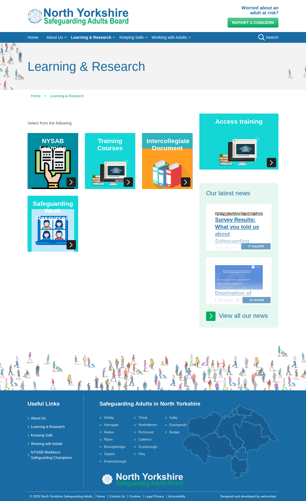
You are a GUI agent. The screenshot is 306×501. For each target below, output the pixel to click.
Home (33, 37)
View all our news (243, 315)
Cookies (135, 496)
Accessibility (176, 496)
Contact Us (117, 496)
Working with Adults (169, 37)
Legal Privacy (154, 496)
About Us (54, 37)
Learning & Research (91, 37)
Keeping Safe (131, 37)
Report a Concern (253, 22)
